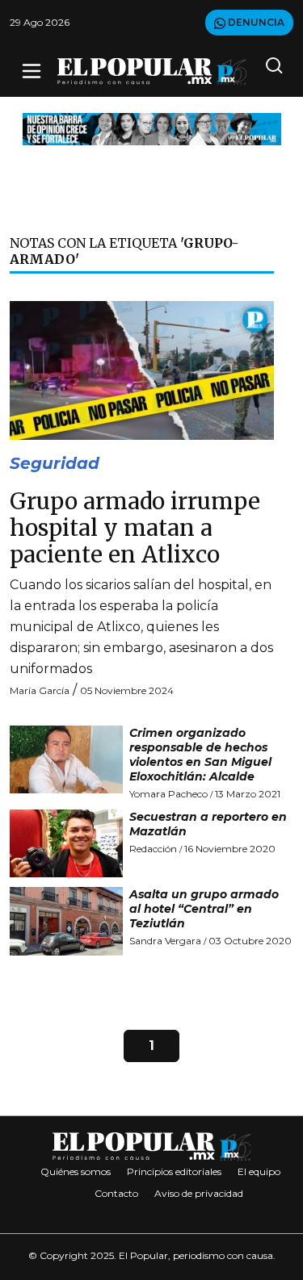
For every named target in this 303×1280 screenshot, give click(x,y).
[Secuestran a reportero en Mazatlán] (66, 843)
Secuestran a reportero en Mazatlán (208, 824)
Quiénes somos (75, 1171)
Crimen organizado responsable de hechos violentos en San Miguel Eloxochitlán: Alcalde (200, 755)
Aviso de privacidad (198, 1193)
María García (39, 690)
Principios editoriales (174, 1171)
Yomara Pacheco (168, 794)
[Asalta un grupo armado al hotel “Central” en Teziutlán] (66, 921)
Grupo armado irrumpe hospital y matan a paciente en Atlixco (135, 528)
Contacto (116, 1193)
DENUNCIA (254, 22)
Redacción (153, 849)
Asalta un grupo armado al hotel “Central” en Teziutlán (204, 909)
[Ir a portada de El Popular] (151, 71)
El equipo (259, 1171)
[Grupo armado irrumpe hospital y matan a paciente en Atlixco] (142, 369)
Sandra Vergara (165, 941)
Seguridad (54, 463)
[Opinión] (152, 128)
